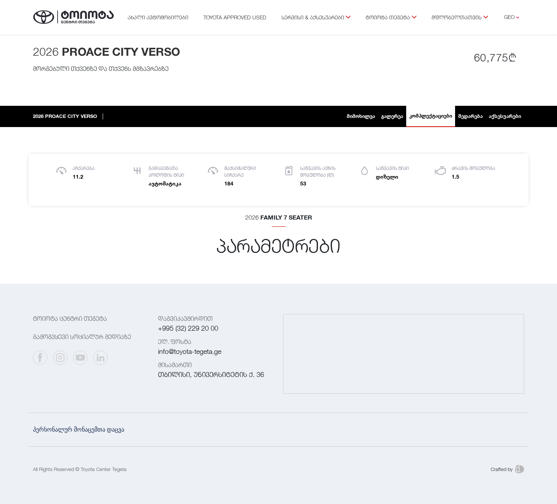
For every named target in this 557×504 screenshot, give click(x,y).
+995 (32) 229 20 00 (188, 328)
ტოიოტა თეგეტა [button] (388, 17)
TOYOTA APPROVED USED (234, 17)
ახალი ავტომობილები (158, 17)
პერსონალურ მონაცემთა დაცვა (78, 429)
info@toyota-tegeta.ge (189, 351)
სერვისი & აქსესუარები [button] (313, 17)
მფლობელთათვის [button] (457, 17)
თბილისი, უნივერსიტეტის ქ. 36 (211, 374)
